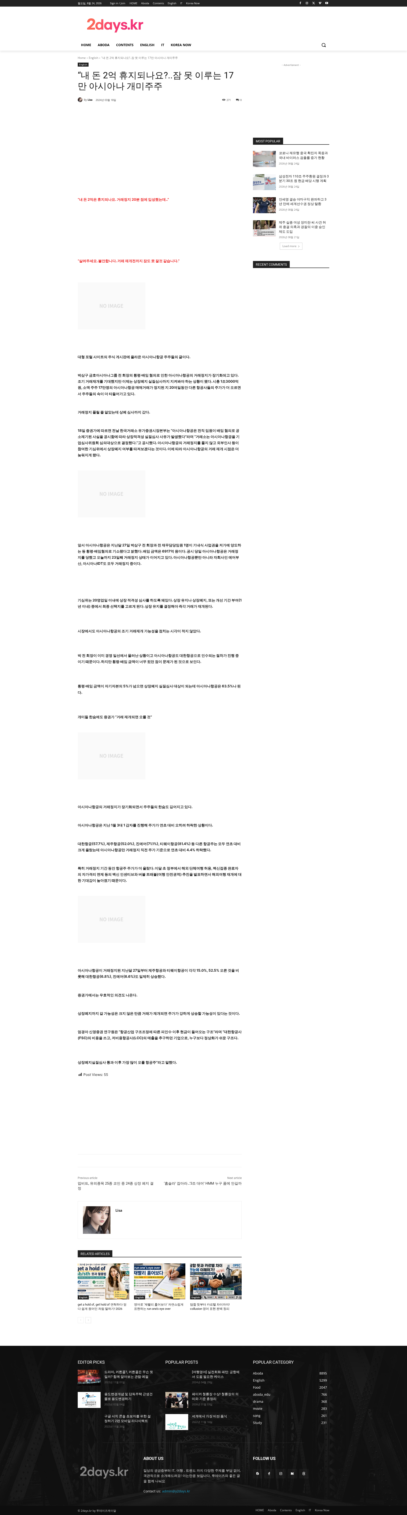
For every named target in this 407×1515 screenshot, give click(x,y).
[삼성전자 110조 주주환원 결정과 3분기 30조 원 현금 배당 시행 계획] (264, 182)
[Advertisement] (241, 24)
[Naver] (292, 1473)
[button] (323, 45)
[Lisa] (81, 99)
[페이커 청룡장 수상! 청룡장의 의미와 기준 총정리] (176, 1400)
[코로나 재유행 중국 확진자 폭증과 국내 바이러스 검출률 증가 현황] (264, 159)
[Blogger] (257, 1473)
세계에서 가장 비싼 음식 (209, 1416)
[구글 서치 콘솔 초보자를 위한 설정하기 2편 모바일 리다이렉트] (89, 1422)
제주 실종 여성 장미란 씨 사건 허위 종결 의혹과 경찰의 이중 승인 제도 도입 (302, 226)
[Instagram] (307, 3)
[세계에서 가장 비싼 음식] (176, 1422)
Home (82, 58)
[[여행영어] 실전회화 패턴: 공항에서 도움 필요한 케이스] (176, 1378)
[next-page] (88, 1320)
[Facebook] (300, 3)
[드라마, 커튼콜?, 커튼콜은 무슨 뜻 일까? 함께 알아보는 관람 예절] (89, 1378)
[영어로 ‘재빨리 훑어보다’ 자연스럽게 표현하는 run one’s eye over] (160, 1281)
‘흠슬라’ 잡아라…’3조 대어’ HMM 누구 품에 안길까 (203, 1183)
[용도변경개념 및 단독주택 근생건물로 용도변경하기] (89, 1400)
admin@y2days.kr (176, 1491)
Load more (289, 246)
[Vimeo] (320, 3)
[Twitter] (313, 3)
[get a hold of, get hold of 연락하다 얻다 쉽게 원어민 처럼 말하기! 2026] (103, 1281)
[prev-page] (81, 1320)
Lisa (90, 99)
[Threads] (304, 1473)
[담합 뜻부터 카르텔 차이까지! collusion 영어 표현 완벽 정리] (216, 1281)
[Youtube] (326, 3)
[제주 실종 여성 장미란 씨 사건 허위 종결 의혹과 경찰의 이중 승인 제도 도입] (264, 228)
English (93, 58)
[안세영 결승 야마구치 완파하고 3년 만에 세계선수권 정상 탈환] (264, 205)
